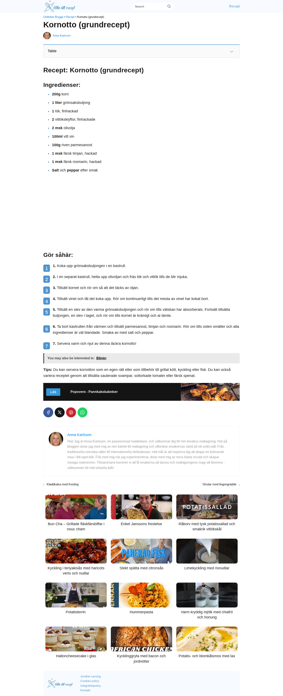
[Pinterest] (71, 412)
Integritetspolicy (90, 685)
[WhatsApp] (82, 412)
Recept (234, 6)
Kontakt (85, 690)
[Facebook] (48, 412)
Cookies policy (89, 681)
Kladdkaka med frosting (63, 484)
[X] (60, 412)
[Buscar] (169, 6)
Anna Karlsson (61, 35)
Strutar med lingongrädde (219, 484)
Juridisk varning (90, 676)
